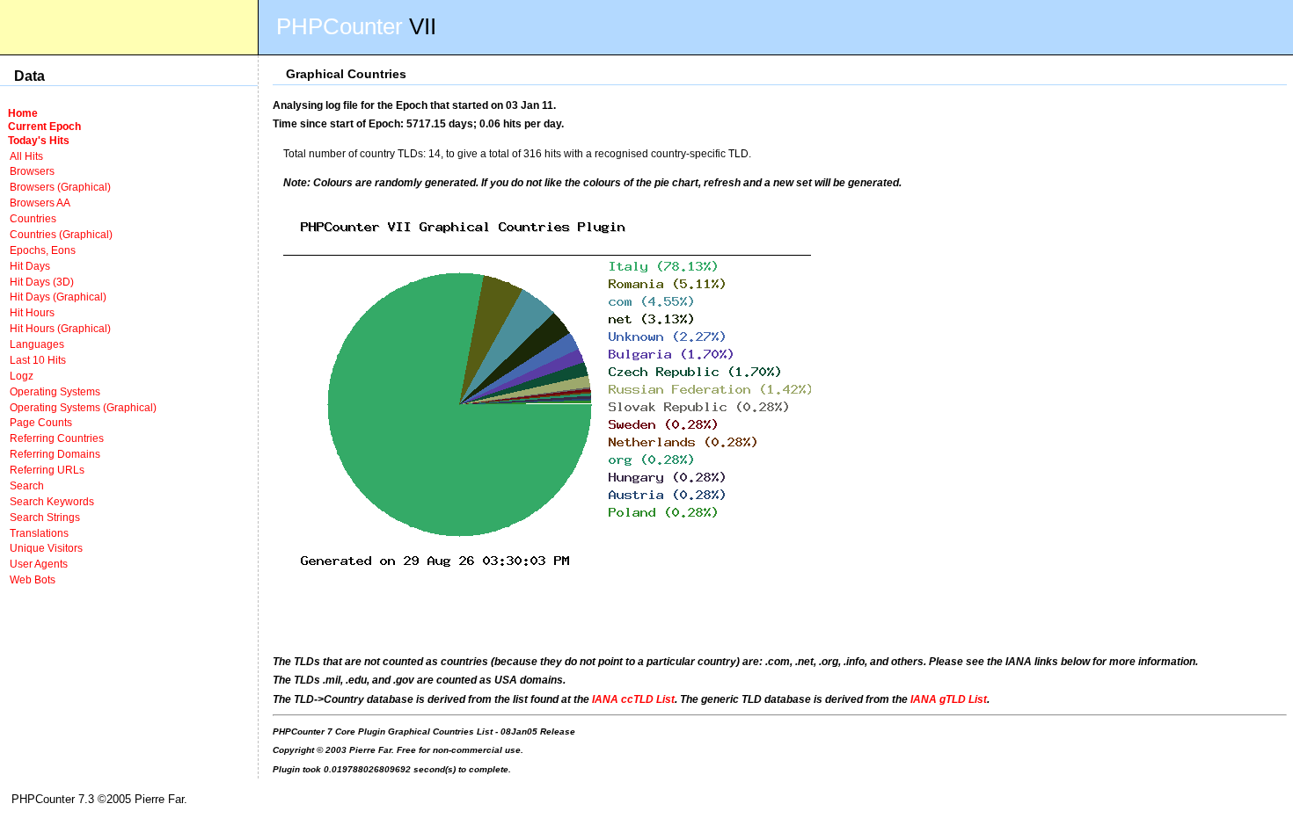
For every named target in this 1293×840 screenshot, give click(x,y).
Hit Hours (32, 312)
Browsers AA (40, 202)
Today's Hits (38, 140)
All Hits (26, 156)
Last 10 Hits (38, 360)
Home (23, 113)
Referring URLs (47, 469)
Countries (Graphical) (61, 234)
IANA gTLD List (948, 699)
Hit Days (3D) (42, 281)
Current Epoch (44, 126)
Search (27, 485)
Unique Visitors (46, 548)
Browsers (32, 171)
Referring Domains (55, 454)
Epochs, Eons (43, 250)
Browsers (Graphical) (60, 186)
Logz (21, 375)
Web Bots (32, 579)
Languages (37, 344)
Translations (39, 533)
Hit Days (30, 266)
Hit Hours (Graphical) (60, 328)
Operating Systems (55, 391)
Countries (33, 218)
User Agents (39, 563)
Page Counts (41, 422)
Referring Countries (57, 438)
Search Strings (45, 517)
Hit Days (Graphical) (58, 296)
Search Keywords (52, 501)
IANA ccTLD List (633, 699)
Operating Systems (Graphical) (83, 407)
